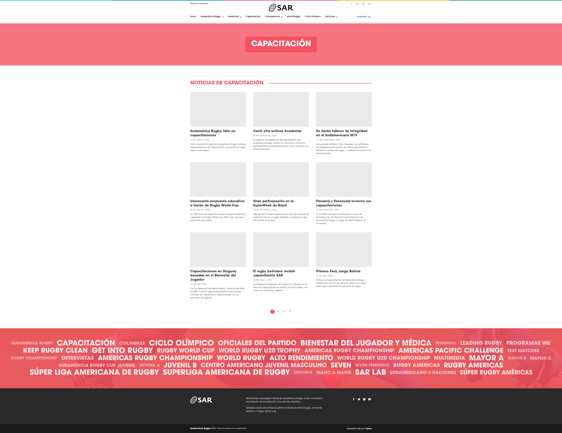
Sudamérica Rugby (211, 17)
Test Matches (523, 351)
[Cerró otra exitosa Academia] (281, 109)
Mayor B (517, 358)
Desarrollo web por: (359, 428)
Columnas (132, 343)
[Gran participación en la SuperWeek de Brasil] (281, 179)
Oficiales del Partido (257, 343)
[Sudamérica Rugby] (281, 8)
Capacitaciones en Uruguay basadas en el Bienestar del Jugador (213, 276)
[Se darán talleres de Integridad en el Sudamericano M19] (344, 109)
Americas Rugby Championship (349, 351)
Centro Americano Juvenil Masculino (264, 366)
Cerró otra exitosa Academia (277, 131)
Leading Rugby (481, 343)
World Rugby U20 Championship (383, 358)
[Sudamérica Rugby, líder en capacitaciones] (218, 109)
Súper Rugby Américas (496, 373)
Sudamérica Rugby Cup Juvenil (97, 365)
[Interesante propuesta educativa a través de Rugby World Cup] (218, 179)
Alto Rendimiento (301, 358)
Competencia (272, 17)
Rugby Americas (416, 365)
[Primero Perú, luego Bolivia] (344, 249)
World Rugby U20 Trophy (260, 351)
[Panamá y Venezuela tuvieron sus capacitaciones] (344, 179)
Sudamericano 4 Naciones (423, 373)
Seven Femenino (372, 366)
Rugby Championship (34, 358)
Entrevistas (77, 358)
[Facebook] (351, 3)
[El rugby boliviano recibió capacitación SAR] (281, 249)
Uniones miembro (199, 4)
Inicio (193, 17)
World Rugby (293, 17)
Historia (303, 373)
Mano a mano (333, 373)
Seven (341, 365)
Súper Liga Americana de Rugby (94, 373)
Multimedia (449, 358)
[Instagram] (363, 3)
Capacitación (253, 17)
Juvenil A (149, 366)
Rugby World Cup (186, 351)
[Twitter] (357, 3)
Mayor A (486, 358)
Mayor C (540, 358)
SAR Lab (370, 373)
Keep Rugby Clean (55, 351)
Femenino (446, 343)
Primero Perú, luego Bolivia (338, 271)
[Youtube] (369, 3)
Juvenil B (180, 365)
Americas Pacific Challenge (450, 351)
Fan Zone (330, 17)
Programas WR (528, 343)
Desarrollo (233, 17)
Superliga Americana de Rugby (226, 373)
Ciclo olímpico (313, 17)
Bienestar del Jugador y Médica (366, 343)
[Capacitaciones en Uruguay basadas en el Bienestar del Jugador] (218, 249)
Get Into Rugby (122, 351)
